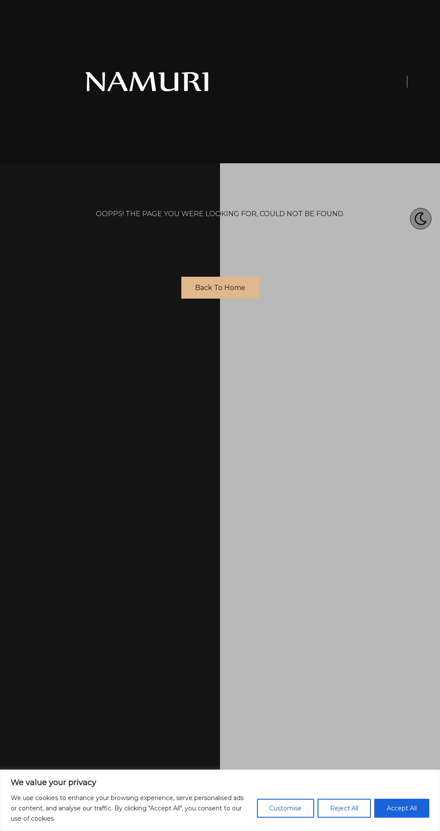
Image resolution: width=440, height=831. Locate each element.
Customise (285, 808)
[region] (220, 800)
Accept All (402, 808)
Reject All (344, 808)
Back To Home (220, 288)
